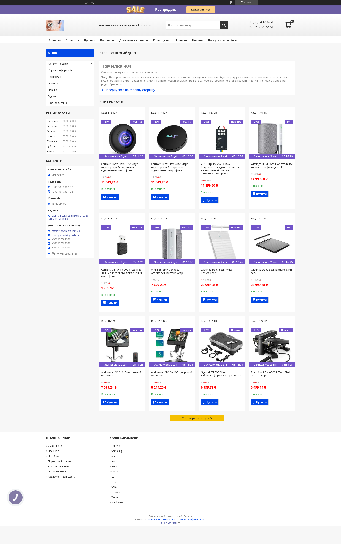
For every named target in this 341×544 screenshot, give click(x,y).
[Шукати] (224, 25)
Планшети (54, 451)
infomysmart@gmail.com (66, 235)
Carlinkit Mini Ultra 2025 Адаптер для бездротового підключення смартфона (121, 273)
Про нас (89, 40)
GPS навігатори (57, 471)
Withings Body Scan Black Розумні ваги (271, 271)
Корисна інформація (60, 70)
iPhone (115, 471)
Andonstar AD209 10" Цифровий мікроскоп (171, 374)
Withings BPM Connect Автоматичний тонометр (167, 271)
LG (113, 476)
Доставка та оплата (133, 40)
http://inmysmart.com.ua (66, 231)
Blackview (117, 502)
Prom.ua (188, 516)
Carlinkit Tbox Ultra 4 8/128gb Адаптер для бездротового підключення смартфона (169, 167)
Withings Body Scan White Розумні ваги (216, 271)
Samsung (116, 451)
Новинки (181, 40)
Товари (71, 40)
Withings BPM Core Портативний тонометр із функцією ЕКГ (272, 165)
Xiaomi (115, 497)
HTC (113, 481)
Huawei (115, 492)
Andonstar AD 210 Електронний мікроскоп (121, 374)
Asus (114, 466)
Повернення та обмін (222, 40)
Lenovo (115, 445)
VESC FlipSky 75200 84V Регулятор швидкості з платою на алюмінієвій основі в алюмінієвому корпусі (220, 168)
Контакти (107, 40)
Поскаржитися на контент (162, 519)
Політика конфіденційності (192, 519)
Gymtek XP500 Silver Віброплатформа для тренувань (221, 374)
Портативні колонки (60, 461)
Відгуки (52, 96)
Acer (114, 456)
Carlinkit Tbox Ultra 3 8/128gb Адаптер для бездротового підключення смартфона (119, 167)
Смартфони (55, 445)
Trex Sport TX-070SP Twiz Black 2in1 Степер (271, 374)
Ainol (114, 461)
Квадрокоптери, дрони (61, 476)
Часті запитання (57, 103)
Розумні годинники (59, 466)
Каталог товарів (58, 63)
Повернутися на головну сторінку (129, 90)
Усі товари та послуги (195, 418)
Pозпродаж (161, 40)
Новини (197, 40)
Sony (114, 487)
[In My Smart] (55, 25)
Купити (112, 197)
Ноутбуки (53, 456)
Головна (55, 40)
